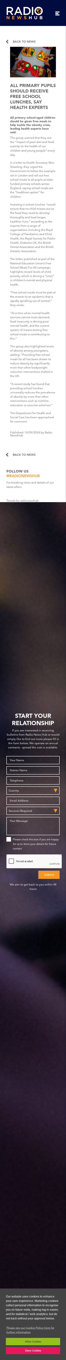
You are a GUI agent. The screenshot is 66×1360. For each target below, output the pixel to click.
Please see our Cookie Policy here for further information (30, 1330)
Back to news (24, 41)
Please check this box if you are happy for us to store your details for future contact (36, 844)
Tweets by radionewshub (22, 501)
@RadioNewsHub (23, 476)
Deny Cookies (33, 1350)
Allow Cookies (33, 1341)
